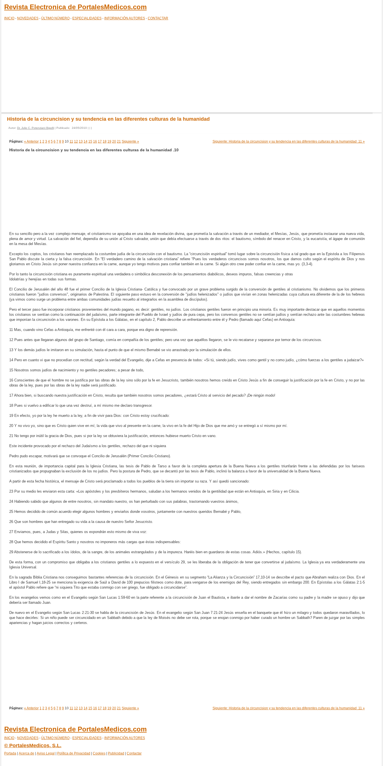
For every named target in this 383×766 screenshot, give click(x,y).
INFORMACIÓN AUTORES (124, 18)
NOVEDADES (27, 18)
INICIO (9, 18)
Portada (10, 753)
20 (114, 141)
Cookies (99, 753)
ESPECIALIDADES (86, 18)
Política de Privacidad (73, 753)
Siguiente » (130, 141)
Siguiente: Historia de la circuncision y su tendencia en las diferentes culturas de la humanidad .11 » (289, 141)
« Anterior (31, 141)
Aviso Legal (46, 753)
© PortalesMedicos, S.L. (32, 745)
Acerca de (26, 753)
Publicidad (116, 753)
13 (81, 141)
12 (76, 141)
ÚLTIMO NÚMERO (55, 18)
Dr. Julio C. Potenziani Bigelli (35, 127)
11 (71, 141)
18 (105, 141)
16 (95, 141)
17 (100, 141)
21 (119, 141)
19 (109, 141)
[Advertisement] (191, 67)
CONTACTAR (158, 18)
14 (85, 141)
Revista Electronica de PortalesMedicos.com (75, 7)
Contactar (134, 753)
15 (90, 141)
